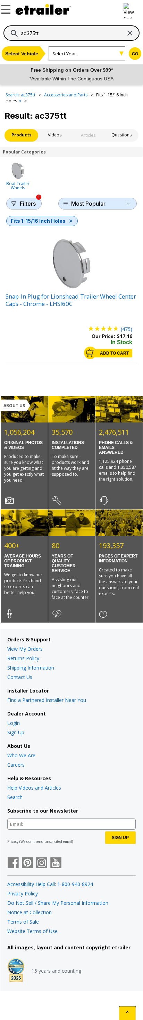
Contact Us (19, 677)
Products (21, 135)
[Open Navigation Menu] (6, 8)
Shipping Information (30, 667)
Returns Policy (23, 658)
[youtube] (56, 863)
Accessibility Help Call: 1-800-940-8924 (50, 884)
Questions (121, 135)
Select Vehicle (21, 53)
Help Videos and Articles (34, 787)
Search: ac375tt (21, 95)
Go (135, 54)
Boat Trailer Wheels (18, 185)
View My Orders (25, 649)
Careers (16, 764)
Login (13, 723)
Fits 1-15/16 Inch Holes (38, 221)
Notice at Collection (29, 912)
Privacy (12, 841)
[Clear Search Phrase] (130, 33)
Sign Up (15, 732)
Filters (30, 202)
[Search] (14, 33)
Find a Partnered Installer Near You (46, 700)
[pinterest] (27, 863)
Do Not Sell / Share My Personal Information (57, 903)
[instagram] (42, 863)
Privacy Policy (22, 893)
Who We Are (21, 755)
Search (15, 797)
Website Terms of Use (32, 931)
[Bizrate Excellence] (16, 971)
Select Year (64, 53)
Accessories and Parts (66, 95)
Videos (54, 135)
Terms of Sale (23, 921)
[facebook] (13, 863)
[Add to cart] (90, 353)
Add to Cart (114, 353)
